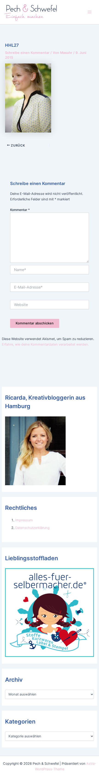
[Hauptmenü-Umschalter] (89, 12)
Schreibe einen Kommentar (27, 53)
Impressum (24, 520)
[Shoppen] (49, 612)
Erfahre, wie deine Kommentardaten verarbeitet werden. (45, 344)
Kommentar (20, 210)
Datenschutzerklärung (32, 528)
